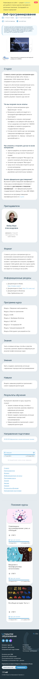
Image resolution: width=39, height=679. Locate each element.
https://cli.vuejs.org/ (28, 288)
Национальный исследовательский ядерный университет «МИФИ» (22, 58)
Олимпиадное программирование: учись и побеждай (19, 528)
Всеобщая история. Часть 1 (19, 603)
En (37, 634)
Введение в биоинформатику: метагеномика (15, 567)
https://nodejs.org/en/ (14, 286)
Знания (6, 481)
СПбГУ (13, 535)
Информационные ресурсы (13, 476)
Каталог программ (8, 647)
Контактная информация (9, 656)
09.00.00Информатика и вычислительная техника (19, 439)
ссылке (22, 197)
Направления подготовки (12, 491)
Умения (6, 483)
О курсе (6, 468)
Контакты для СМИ (7, 654)
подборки (27, 2)
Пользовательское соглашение (11, 658)
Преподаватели (9, 471)
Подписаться (21, 667)
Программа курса (10, 478)
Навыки (6, 486)
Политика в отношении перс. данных (13, 660)
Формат (6, 473)
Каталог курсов (7, 645)
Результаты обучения (11, 488)
